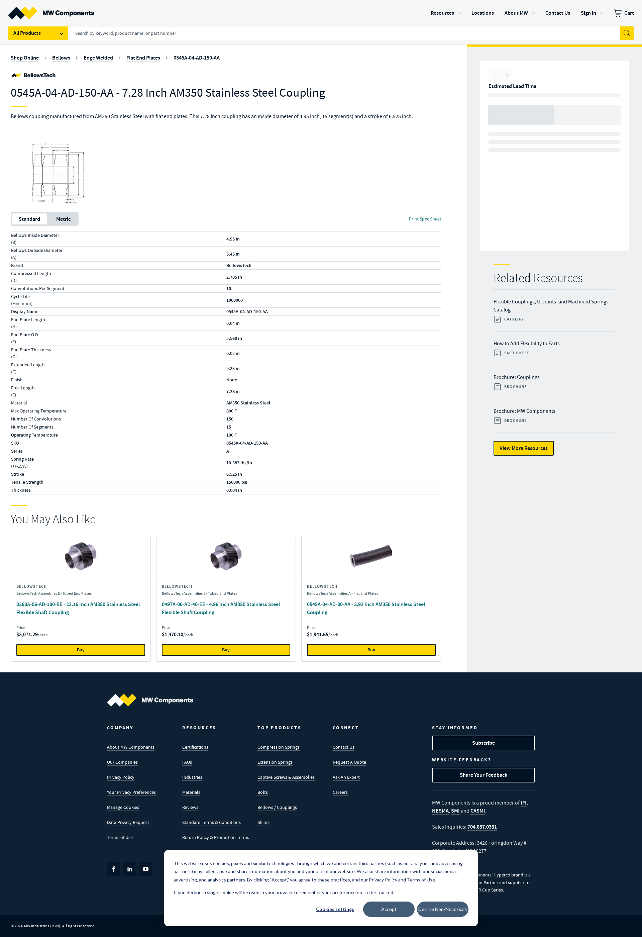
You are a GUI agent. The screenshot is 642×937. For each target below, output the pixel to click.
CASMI (477, 810)
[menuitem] (624, 13)
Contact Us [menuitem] (557, 12)
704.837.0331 (482, 826)
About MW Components (130, 747)
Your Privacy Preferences (131, 792)
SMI (455, 810)
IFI (524, 802)
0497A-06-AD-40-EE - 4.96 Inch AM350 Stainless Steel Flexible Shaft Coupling (221, 608)
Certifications (195, 747)
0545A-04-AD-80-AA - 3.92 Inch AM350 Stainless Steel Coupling (366, 608)
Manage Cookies (123, 807)
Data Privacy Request (128, 822)
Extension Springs (275, 762)
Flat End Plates (143, 57)
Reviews (190, 807)
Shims (263, 822)
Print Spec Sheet (425, 219)
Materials (191, 792)
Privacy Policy (120, 777)
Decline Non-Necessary (442, 909)
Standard (29, 218)
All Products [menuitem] (27, 32)
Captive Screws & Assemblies (286, 777)
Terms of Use (120, 837)
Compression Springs (278, 747)
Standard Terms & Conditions (211, 822)
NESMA (440, 810)
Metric (63, 218)
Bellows (61, 57)
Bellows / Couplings (277, 807)
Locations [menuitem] (482, 12)
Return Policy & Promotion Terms (215, 837)
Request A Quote (349, 762)
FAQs (187, 762)
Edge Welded (98, 57)
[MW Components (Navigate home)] (150, 700)
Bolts (262, 792)
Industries (192, 777)
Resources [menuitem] (442, 12)
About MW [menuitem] (516, 12)
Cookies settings (335, 909)
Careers (340, 792)
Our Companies (122, 762)
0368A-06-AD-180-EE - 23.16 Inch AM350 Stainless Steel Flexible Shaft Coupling (78, 608)
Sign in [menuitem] (588, 12)
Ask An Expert (346, 777)
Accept (389, 909)
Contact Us (343, 747)
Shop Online (25, 57)
